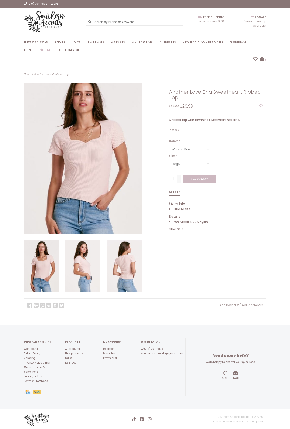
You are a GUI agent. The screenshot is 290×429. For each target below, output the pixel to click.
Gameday (238, 42)
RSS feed (71, 362)
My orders (109, 353)
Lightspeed (256, 421)
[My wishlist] (255, 59)
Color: (174, 141)
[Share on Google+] (36, 305)
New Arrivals (36, 42)
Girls (29, 50)
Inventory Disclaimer (37, 362)
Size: (173, 155)
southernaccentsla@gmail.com (162, 353)
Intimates (167, 42)
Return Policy (32, 353)
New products (74, 353)
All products (73, 349)
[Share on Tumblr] (55, 305)
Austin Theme (222, 421)
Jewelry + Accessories (203, 42)
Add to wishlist (229, 305)
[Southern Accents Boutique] (52, 21)
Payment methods (36, 381)
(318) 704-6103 (153, 349)
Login (54, 4)
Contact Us (31, 349)
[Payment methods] (28, 393)
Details (175, 192)
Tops (76, 42)
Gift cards (69, 50)
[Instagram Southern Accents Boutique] (149, 419)
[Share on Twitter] (61, 305)
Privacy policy (33, 376)
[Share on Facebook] (29, 305)
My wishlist (110, 358)
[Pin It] (42, 305)
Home (27, 74)
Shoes (60, 42)
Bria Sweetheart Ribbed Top (51, 74)
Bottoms (95, 42)
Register (108, 349)
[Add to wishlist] (261, 106)
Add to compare (252, 305)
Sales (68, 358)
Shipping (30, 358)
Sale (48, 50)
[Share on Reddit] (48, 305)
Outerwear (142, 42)
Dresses (118, 42)
